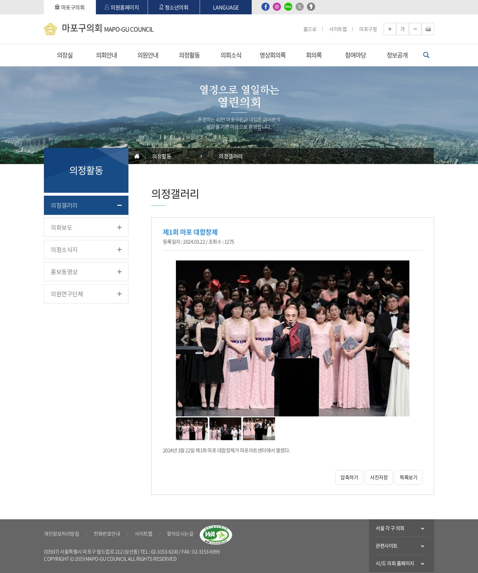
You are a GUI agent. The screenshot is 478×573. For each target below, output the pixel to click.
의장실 (65, 55)
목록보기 (408, 477)
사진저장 (379, 477)
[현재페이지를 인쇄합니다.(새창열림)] (428, 29)
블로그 (288, 7)
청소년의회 (177, 7)
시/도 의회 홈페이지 (395, 563)
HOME (137, 156)
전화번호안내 (107, 533)
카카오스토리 (311, 7)
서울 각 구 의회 (390, 528)
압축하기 (349, 477)
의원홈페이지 (125, 7)
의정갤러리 (64, 205)
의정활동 (189, 55)
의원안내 (147, 55)
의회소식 (230, 55)
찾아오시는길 (180, 533)
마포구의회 (73, 7)
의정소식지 (64, 249)
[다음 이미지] (401, 339)
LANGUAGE (226, 7)
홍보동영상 (64, 271)
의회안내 (106, 55)
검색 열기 (426, 55)
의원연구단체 (67, 293)
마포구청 (368, 29)
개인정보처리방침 (61, 533)
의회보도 (61, 227)
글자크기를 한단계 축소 (415, 29)
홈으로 (310, 29)
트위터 (300, 7)
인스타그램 (277, 7)
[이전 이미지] (184, 339)
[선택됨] (192, 428)
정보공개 (397, 55)
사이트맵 (338, 29)
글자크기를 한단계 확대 (390, 29)
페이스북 (265, 7)
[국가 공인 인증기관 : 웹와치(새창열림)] (216, 535)
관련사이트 (387, 545)
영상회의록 (272, 55)
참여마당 (355, 55)
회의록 (314, 55)
